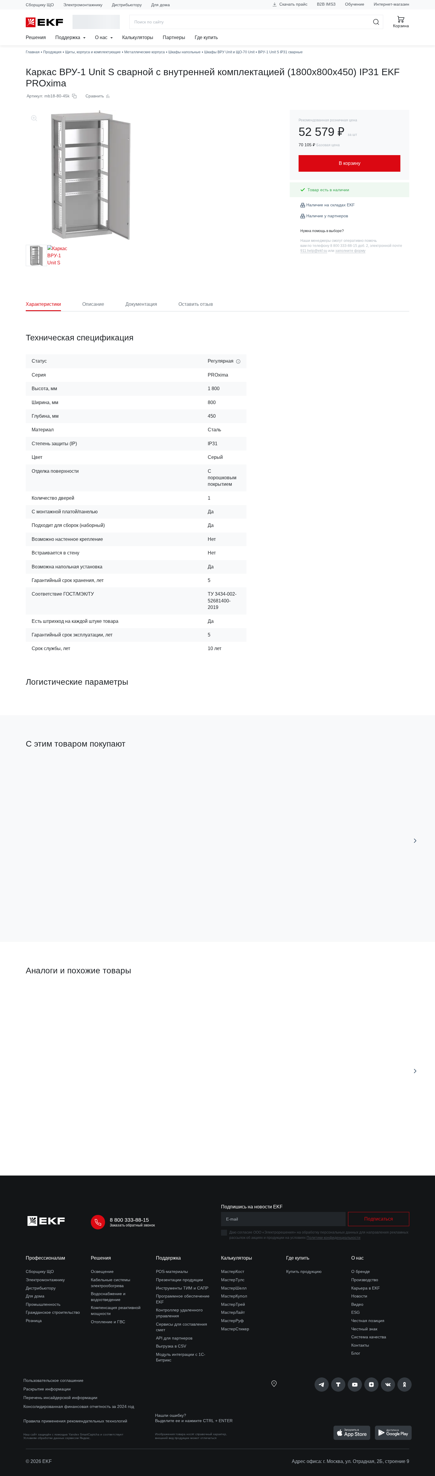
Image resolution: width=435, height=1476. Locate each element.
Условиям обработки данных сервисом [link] (51, 1438)
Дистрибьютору (127, 4)
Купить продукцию (304, 1271)
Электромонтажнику (82, 4)
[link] (322, 1384)
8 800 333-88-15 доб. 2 (349, 246)
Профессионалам (45, 1257)
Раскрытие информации (47, 1389)
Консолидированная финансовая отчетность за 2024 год (78, 1406)
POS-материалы (172, 1271)
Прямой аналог (48, 999)
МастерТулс (232, 1279)
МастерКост (232, 1271)
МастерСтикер (235, 1329)
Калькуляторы (137, 37)
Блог (355, 1353)
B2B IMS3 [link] (326, 4)
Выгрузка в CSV (171, 1346)
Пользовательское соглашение (53, 1380)
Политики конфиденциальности (333, 1238)
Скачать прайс (292, 4)
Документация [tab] (141, 304)
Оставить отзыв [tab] (195, 304)
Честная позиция (367, 1320)
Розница (34, 1320)
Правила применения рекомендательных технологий (75, 1421)
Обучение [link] (354, 4)
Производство (364, 1279)
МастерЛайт (233, 1312)
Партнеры (174, 37)
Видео (357, 1304)
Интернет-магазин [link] (391, 4)
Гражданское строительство (53, 1312)
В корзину (59, 904)
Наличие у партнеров (327, 215)
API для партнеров (174, 1338)
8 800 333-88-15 (129, 1220)
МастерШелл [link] (233, 1288)
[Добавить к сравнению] (112, 904)
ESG (355, 1312)
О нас (102, 37)
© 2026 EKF (39, 1461)
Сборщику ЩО (40, 4)
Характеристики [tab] (43, 304)
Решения (36, 37)
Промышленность (43, 1304)
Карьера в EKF (365, 1288)
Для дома (160, 4)
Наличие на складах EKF (330, 204)
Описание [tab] (93, 304)
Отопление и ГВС (108, 1321)
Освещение (102, 1271)
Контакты (360, 1345)
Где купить (206, 37)
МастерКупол (234, 1296)
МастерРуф (232, 1320)
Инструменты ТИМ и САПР (182, 1288)
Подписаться (378, 1218)
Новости (359, 1296)
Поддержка (68, 37)
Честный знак (364, 1329)
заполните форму (350, 251)
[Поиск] (376, 22)
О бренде (360, 1271)
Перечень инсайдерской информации (60, 1397)
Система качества (368, 1336)
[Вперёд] (415, 840)
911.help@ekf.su (313, 251)
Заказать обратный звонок (132, 1225)
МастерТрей (233, 1304)
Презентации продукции (179, 1279)
